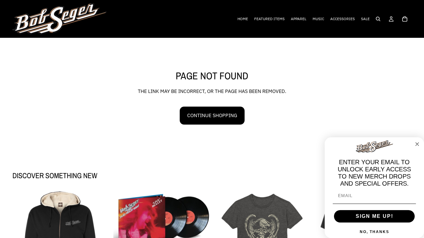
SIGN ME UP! (374, 216)
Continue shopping (212, 115)
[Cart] (405, 19)
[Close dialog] (417, 144)
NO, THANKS (374, 232)
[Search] (378, 19)
